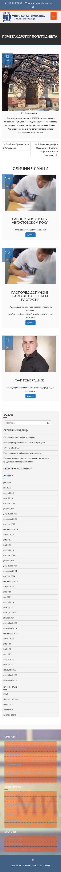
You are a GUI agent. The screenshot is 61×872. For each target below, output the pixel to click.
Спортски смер (12, 780)
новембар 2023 (10, 628)
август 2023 (8, 638)
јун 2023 (7, 649)
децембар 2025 (10, 514)
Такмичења (8, 709)
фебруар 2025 (9, 555)
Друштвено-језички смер (16, 769)
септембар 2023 (10, 633)
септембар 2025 (10, 529)
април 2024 (8, 602)
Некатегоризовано (11, 699)
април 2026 (8, 493)
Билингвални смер (13, 764)
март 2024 (8, 607)
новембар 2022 (10, 680)
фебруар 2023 (9, 670)
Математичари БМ (14, 838)
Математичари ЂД (14, 844)
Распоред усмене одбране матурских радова (22, 453)
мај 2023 (7, 654)
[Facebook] (27, 7)
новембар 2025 (10, 519)
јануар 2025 (8, 560)
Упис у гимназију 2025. (15, 793)
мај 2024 (7, 597)
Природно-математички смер (18, 759)
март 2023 (8, 664)
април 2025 (8, 550)
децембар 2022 (10, 675)
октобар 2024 (9, 576)
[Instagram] (33, 7)
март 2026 (8, 498)
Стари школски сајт (14, 820)
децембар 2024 (10, 566)
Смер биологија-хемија (16, 748)
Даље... (30, 234)
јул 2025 (7, 540)
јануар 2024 (8, 618)
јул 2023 (7, 644)
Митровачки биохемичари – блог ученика (23, 849)
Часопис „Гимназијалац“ (16, 809)
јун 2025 (7, 545)
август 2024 (8, 586)
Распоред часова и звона (16, 799)
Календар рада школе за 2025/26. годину (24, 804)
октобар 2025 (9, 524)
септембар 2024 (10, 581)
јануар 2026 (8, 508)
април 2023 (8, 659)
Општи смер (11, 774)
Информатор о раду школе (17, 825)
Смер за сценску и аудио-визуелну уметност (25, 743)
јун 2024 (7, 592)
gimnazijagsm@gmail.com (40, 3)
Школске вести (30, 113)
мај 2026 (7, 488)
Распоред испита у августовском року (30, 221)
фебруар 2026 (9, 503)
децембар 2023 (10, 623)
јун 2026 (7, 482)
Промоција (8, 704)
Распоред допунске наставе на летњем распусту (29, 296)
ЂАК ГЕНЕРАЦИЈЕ (29, 380)
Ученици (9, 814)
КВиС (5, 694)
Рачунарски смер (13, 754)
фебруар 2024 (9, 612)
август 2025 (8, 534)
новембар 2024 (10, 571)
